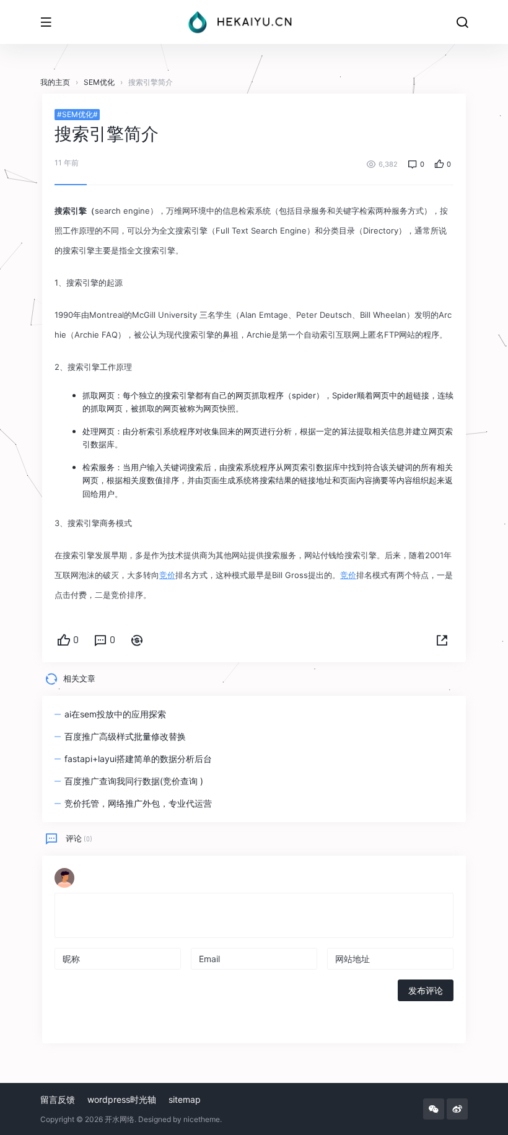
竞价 (167, 575)
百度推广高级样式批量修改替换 (125, 736)
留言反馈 (57, 1099)
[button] (442, 640)
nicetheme (201, 1119)
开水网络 (119, 1119)
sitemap (185, 1099)
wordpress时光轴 (121, 1099)
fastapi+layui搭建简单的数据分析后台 (138, 758)
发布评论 (425, 990)
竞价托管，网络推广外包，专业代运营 (138, 803)
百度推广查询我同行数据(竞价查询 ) (133, 781)
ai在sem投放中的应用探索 (115, 714)
